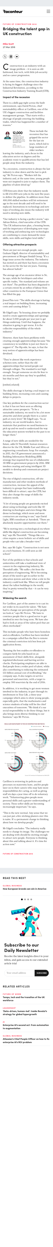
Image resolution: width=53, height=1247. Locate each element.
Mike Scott (8, 43)
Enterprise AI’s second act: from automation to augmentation (26, 1026)
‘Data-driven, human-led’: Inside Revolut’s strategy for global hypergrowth (25, 1012)
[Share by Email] (17, 57)
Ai (4, 1022)
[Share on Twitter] (5, 57)
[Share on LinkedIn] (11, 57)
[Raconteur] (13, 11)
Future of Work (12, 994)
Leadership (9, 1008)
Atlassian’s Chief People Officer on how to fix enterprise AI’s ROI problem (26, 1040)
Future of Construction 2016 (20, 24)
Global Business (12, 886)
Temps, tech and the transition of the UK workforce (24, 998)
